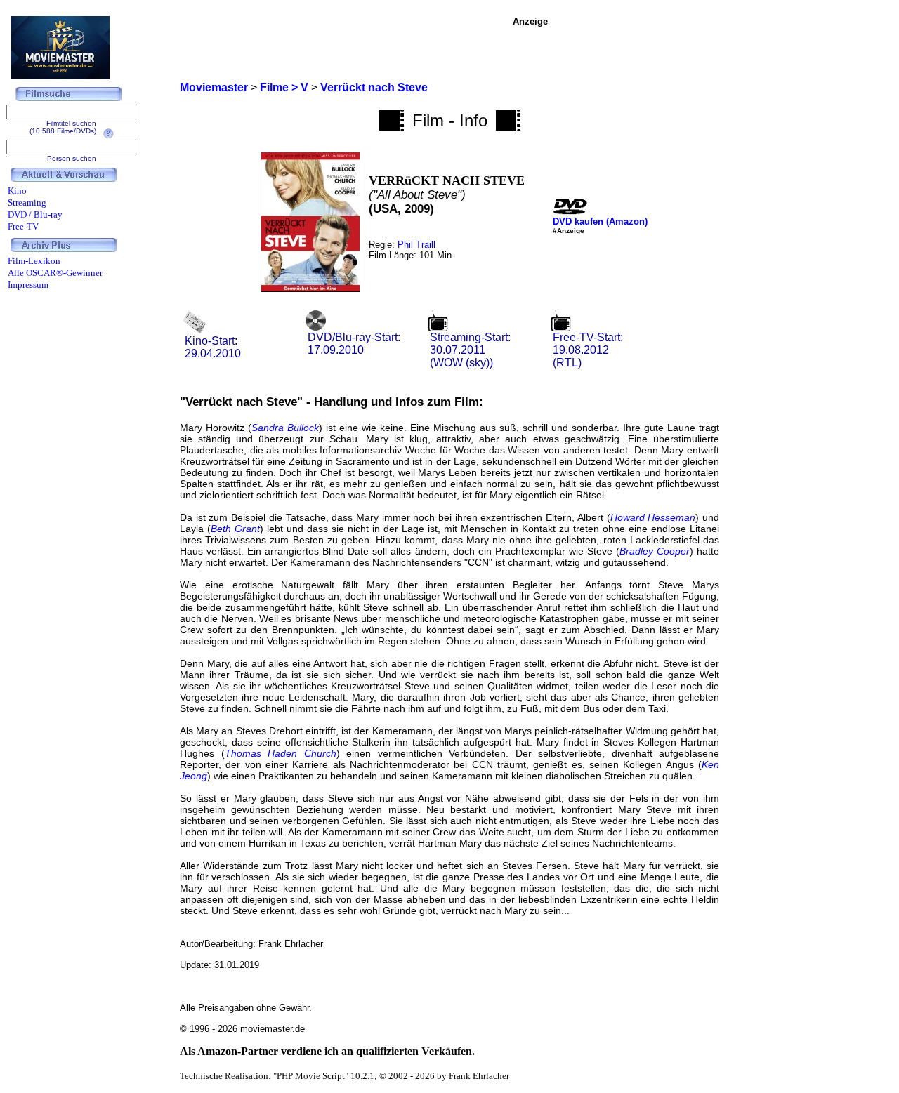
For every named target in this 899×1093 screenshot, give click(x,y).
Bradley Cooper (654, 551)
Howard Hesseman (653, 517)
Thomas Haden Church (280, 753)
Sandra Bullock (285, 427)
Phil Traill (416, 244)
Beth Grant (235, 528)
